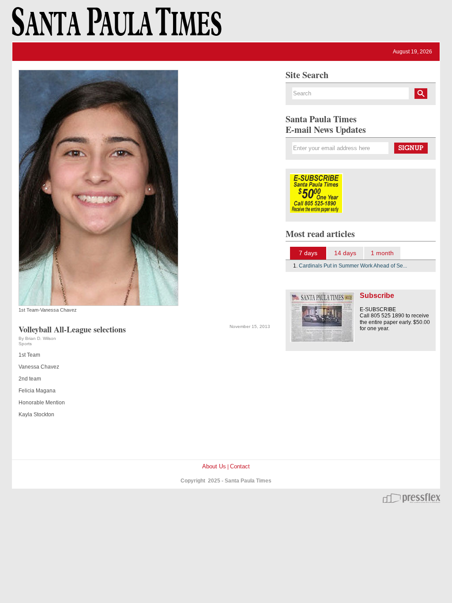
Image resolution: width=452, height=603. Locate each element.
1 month (382, 252)
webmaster (411, 498)
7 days (308, 252)
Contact (240, 466)
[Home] (115, 25)
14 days (345, 252)
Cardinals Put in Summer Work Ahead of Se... (353, 266)
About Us (214, 466)
